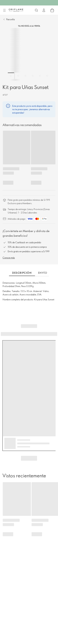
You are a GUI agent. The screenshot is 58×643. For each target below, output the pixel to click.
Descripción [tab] (22, 273)
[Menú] (4, 10)
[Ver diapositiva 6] (47, 76)
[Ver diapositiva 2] (18, 76)
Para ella (10, 19)
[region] (29, 54)
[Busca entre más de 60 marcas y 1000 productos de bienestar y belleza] (36, 10)
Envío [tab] (42, 273)
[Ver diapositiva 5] (40, 76)
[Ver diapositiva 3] (25, 76)
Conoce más (9, 257)
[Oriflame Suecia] (16, 10)
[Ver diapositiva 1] (11, 76)
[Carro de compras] (52, 10)
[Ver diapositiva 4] (32, 76)
